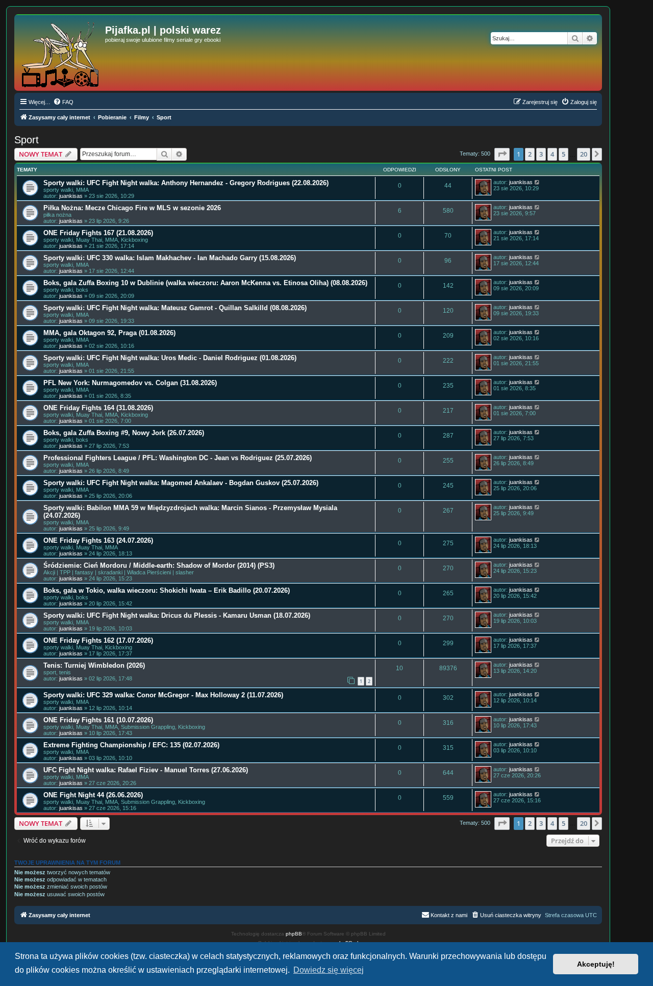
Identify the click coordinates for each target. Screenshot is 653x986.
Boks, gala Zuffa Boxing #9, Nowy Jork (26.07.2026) (123, 433)
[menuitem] (63, 102)
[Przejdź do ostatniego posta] (537, 182)
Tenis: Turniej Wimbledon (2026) (94, 665)
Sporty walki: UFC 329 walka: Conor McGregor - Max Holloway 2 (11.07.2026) (163, 695)
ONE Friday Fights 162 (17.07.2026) (98, 640)
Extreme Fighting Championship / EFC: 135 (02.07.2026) (131, 745)
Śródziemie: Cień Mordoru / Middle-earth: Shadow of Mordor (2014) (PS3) (158, 565)
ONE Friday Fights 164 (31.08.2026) (98, 408)
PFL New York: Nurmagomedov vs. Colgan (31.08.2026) (130, 383)
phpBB (294, 934)
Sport (26, 139)
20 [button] (583, 154)
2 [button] (530, 154)
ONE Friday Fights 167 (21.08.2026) (98, 233)
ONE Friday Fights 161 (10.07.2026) (98, 720)
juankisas (71, 196)
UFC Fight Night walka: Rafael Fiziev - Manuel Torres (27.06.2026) (145, 770)
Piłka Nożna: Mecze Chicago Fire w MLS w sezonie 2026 (132, 208)
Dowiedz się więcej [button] (328, 970)
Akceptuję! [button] (596, 964)
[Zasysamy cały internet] (61, 52)
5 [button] (563, 154)
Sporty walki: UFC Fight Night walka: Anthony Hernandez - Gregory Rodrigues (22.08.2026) (186, 183)
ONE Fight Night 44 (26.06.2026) (93, 795)
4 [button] (552, 154)
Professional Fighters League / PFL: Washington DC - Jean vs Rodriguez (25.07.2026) (177, 458)
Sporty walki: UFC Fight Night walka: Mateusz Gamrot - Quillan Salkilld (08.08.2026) (175, 308)
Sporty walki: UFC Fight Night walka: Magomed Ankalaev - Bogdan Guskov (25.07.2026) (180, 483)
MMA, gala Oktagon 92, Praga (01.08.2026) (109, 333)
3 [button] (541, 154)
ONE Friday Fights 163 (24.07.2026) (98, 540)
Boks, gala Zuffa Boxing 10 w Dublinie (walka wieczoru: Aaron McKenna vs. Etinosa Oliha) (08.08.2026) (205, 283)
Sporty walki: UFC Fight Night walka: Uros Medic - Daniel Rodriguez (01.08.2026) (169, 358)
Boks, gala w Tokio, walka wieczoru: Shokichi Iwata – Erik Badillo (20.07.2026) (166, 590)
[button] (502, 154)
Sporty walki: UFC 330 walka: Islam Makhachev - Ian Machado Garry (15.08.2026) (169, 258)
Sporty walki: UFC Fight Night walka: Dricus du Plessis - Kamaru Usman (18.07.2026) (176, 615)
